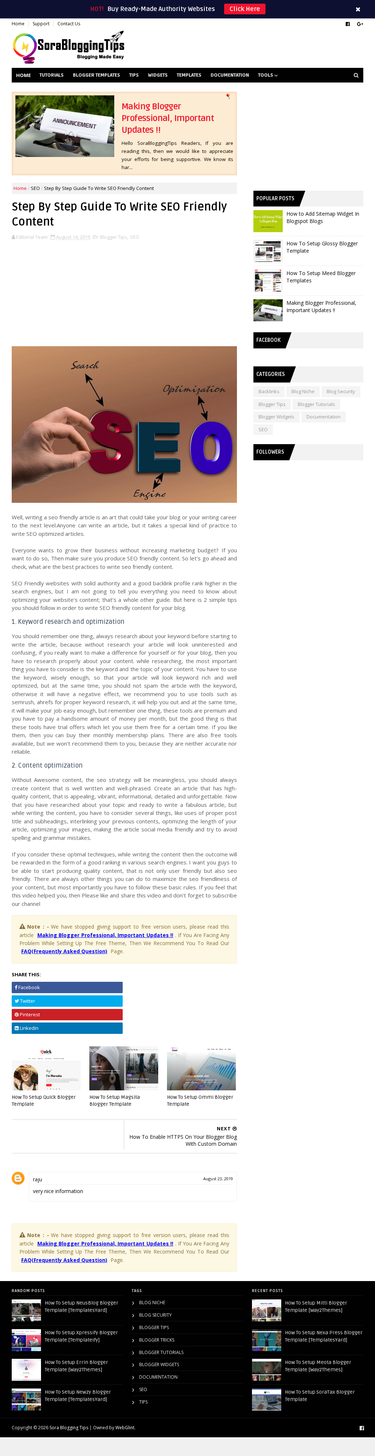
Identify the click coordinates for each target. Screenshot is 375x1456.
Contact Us (68, 24)
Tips (134, 75)
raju (37, 1179)
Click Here (245, 9)
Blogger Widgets (276, 416)
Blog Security (341, 391)
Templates (189, 75)
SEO (35, 188)
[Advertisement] (124, 290)
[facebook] (348, 24)
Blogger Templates (96, 75)
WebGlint (124, 1427)
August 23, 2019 (218, 1178)
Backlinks (269, 391)
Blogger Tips (113, 237)
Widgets (158, 75)
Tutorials (52, 75)
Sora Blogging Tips (68, 1427)
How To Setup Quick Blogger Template (44, 1100)
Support (41, 24)
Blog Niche (303, 391)
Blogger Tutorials (316, 404)
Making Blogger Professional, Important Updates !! (168, 118)
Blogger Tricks (156, 1340)
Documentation (230, 75)
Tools (265, 75)
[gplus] (360, 24)
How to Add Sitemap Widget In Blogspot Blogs (322, 217)
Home (18, 24)
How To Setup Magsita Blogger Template (114, 1100)
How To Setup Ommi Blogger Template (200, 1100)
